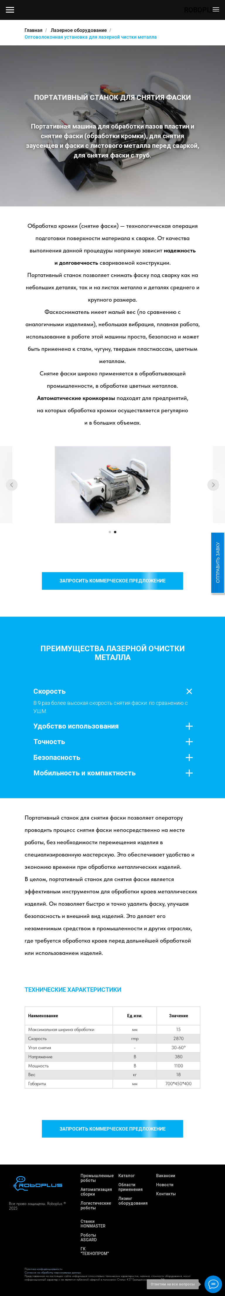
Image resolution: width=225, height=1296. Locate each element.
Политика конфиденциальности (43, 1269)
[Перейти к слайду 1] (110, 532)
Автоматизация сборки (96, 1191)
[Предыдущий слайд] (12, 485)
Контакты (166, 1193)
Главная (33, 30)
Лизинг (125, 1198)
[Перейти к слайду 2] (115, 532)
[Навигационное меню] (216, 9)
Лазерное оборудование (79, 30)
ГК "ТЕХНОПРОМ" (95, 1251)
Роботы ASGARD (89, 1237)
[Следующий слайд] (213, 485)
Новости (164, 1184)
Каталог (126, 1175)
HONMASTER (93, 1226)
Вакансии (165, 1175)
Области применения (130, 1187)
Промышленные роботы (97, 1178)
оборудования (133, 1203)
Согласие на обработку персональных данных (53, 1272)
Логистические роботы (96, 1205)
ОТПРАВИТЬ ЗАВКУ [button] (218, 562)
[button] (112, 581)
